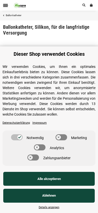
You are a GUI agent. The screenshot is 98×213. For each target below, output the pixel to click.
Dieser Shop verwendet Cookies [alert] (49, 54)
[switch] (17, 137)
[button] (84, 5)
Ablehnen (49, 195)
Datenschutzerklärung (16, 122)
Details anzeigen (49, 207)
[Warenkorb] (91, 5)
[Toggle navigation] (5, 5)
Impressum (39, 122)
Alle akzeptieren (49, 179)
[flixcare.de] (20, 5)
